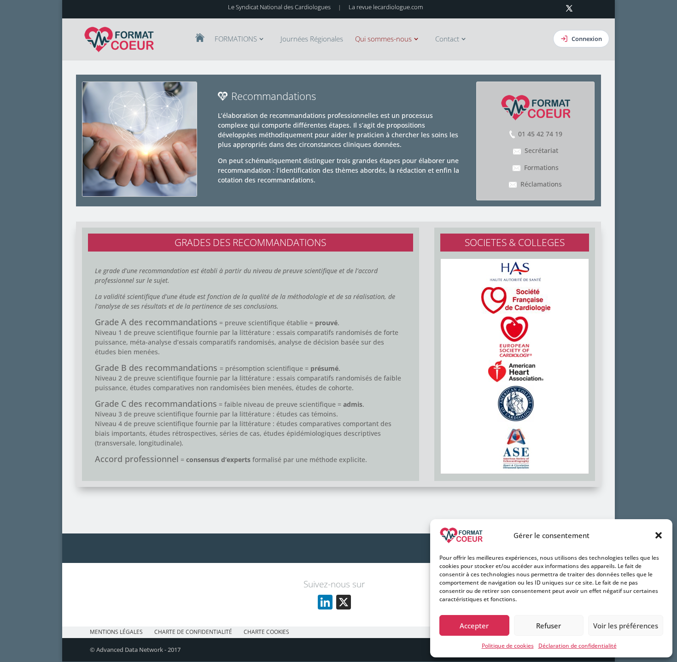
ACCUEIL (199, 37)
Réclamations (541, 184)
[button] (658, 535)
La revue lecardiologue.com (386, 7)
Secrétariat (541, 150)
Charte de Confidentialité (193, 632)
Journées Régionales (311, 39)
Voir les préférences (625, 625)
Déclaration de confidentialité (577, 646)
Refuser (548, 625)
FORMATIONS (236, 39)
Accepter (474, 625)
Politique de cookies (508, 646)
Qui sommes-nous (383, 39)
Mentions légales (116, 632)
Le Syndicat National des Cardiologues (279, 7)
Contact (447, 39)
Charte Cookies (266, 632)
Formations (541, 167)
